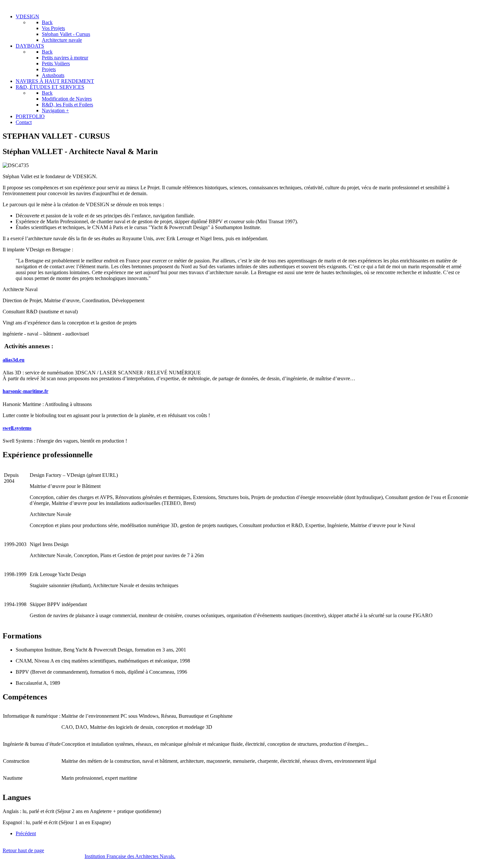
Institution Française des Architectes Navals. (130, 856)
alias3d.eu (13, 360)
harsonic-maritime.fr (25, 391)
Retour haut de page (23, 850)
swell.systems (17, 428)
